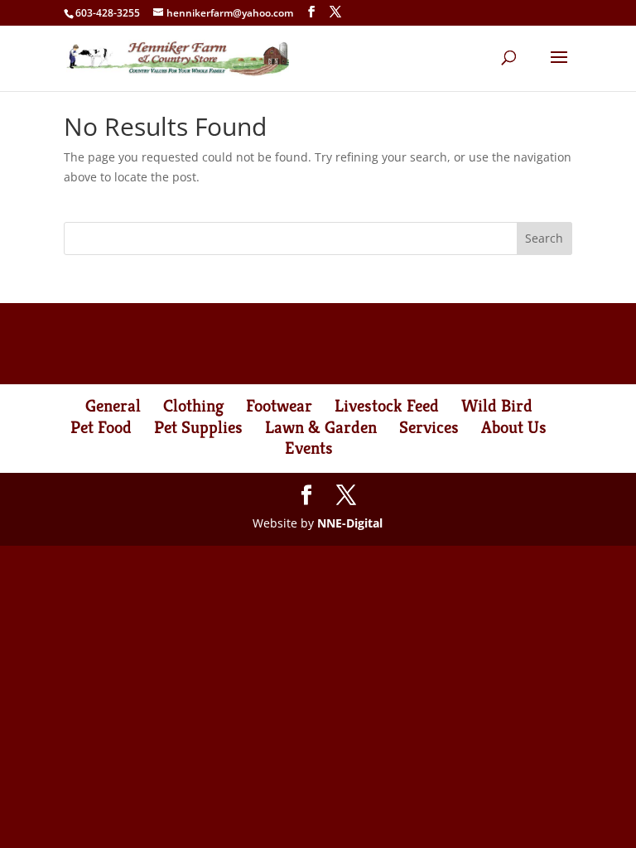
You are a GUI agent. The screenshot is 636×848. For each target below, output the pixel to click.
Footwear (279, 406)
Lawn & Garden (321, 427)
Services (429, 427)
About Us (514, 427)
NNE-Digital (350, 523)
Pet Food (101, 427)
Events (309, 448)
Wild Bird (496, 406)
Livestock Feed (387, 406)
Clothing (193, 406)
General (113, 406)
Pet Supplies (198, 427)
